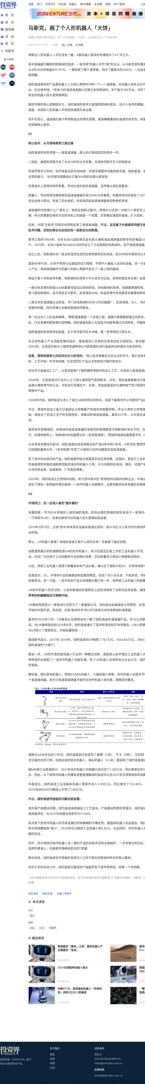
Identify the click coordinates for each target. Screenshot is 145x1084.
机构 (30, 922)
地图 (52, 1063)
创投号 (9, 51)
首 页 (9, 15)
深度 (31, 4)
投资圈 (9, 29)
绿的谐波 (33, 893)
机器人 (73, 4)
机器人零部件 (64, 893)
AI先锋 (62, 4)
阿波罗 (53, 928)
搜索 (52, 1054)
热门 (39, 4)
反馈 (52, 1058)
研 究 (9, 43)
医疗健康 (85, 4)
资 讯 (9, 22)
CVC (42, 928)
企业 (30, 910)
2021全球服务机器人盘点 (73, 967)
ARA (32, 928)
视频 (108, 4)
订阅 (52, 1067)
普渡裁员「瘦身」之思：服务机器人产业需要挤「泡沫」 (80, 948)
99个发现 (119, 4)
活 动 (9, 36)
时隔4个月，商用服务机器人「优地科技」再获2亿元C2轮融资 (80, 990)
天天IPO (50, 4)
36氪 (69, 44)
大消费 (98, 4)
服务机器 (48, 893)
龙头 (32, 915)
